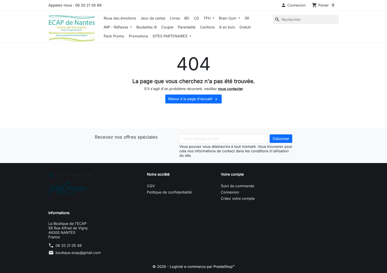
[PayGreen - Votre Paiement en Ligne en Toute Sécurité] (67, 188)
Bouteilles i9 (146, 27)
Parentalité (187, 27)
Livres (175, 18)
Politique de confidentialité (169, 192)
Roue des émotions (120, 18)
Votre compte (232, 174)
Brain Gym (228, 18)
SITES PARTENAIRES (171, 36)
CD (196, 18)
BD (186, 18)
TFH (208, 18)
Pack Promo (114, 36)
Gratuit (245, 27)
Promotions (138, 36)
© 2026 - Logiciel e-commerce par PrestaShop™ (194, 266)
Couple (167, 27)
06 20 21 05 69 (69, 245)
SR (247, 18)
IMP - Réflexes (116, 27)
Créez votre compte (238, 198)
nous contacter (230, 88)
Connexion (230, 192)
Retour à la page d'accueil (193, 99)
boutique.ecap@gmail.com (78, 252)
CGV (151, 186)
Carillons (207, 27)
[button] (293, 5)
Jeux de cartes (152, 18)
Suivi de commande (237, 186)
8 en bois (227, 27)
